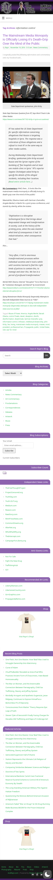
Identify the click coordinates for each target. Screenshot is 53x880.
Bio (17, 867)
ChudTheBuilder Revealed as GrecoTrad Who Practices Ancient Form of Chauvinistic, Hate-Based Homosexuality (27, 676)
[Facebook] (36, 875)
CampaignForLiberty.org (15, 540)
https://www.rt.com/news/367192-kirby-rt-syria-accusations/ (26, 119)
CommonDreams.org (14, 523)
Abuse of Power (14, 313)
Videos (36, 867)
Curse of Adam (12, 667)
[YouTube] (41, 875)
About (11, 867)
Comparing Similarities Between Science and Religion (28, 767)
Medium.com (11, 505)
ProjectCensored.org (14, 492)
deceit (22, 316)
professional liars (17, 327)
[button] (47, 874)
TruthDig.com (11, 496)
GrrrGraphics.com (12, 594)
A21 (6, 569)
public (36, 327)
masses (42, 324)
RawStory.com (11, 514)
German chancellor (31, 319)
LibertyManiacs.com (13, 585)
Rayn (7, 47)
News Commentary (40, 47)
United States (44, 327)
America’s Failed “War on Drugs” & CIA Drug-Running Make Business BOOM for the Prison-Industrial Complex (28, 808)
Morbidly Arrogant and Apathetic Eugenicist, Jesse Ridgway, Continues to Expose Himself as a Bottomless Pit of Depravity (26, 699)
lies (8, 324)
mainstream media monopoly (27, 324)
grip (40, 319)
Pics (22, 867)
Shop (31, 870)
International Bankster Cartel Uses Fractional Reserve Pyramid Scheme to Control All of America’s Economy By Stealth (27, 780)
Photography (6, 870)
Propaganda (28, 327)
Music (7, 421)
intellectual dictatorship (34, 322)
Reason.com (10, 510)
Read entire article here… (20, 181)
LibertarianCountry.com (15, 590)
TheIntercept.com (12, 536)
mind (47, 324)
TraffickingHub (11, 565)
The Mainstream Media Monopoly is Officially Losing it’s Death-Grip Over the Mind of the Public (25, 39)
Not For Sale (10, 556)
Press (7, 425)
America (24, 313)
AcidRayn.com (13, 873)
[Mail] (32, 875)
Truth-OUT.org (11, 501)
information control (10, 322)
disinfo (36, 316)
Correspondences (12, 407)
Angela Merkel (33, 313)
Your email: (7, 441)
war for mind (11, 330)
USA (4, 330)
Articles (8, 390)
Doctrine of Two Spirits (15, 771)
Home (3, 867)
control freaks (14, 316)
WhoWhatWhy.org (13, 532)
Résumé (17, 870)
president (6, 327)
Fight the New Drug (13, 561)
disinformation (8, 319)
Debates (8, 412)
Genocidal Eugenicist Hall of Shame (20, 755)
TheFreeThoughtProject (15, 488)
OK (46, 355)
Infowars (21, 322)
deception (29, 316)
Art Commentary (12, 399)
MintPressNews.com (14, 518)
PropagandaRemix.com (15, 599)
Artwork (8, 416)
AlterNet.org (10, 527)
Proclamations (11, 403)
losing (13, 324)
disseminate (19, 319)
